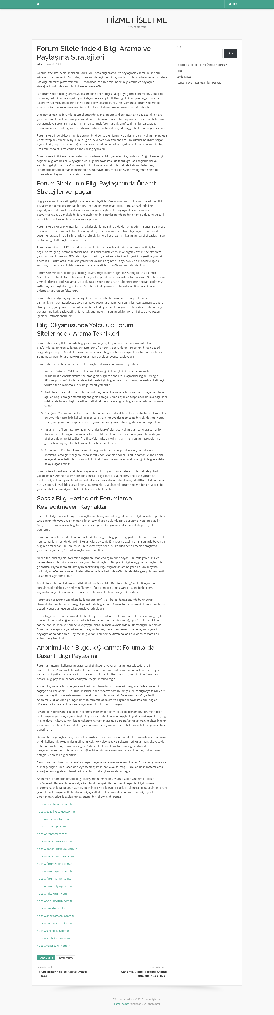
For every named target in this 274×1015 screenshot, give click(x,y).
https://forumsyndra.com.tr (54, 871)
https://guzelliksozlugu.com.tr (56, 811)
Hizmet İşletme (137, 20)
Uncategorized (66, 958)
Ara (179, 46)
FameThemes (121, 1004)
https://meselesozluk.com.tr (55, 908)
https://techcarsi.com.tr (52, 834)
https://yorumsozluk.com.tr (54, 901)
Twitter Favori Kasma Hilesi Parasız (199, 82)
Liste (179, 70)
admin (40, 64)
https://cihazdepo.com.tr (53, 826)
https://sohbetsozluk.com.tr (55, 938)
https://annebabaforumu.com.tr (57, 819)
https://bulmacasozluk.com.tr (56, 923)
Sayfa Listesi (184, 76)
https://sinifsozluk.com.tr (53, 930)
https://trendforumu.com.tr (54, 804)
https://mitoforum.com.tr (53, 893)
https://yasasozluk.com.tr (53, 945)
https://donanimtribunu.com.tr (57, 849)
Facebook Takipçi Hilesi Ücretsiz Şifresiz (202, 64)
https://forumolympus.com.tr (56, 886)
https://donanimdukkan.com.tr (57, 856)
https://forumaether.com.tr (54, 878)
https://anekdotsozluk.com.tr (55, 916)
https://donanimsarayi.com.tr (56, 841)
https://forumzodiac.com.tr (54, 863)
